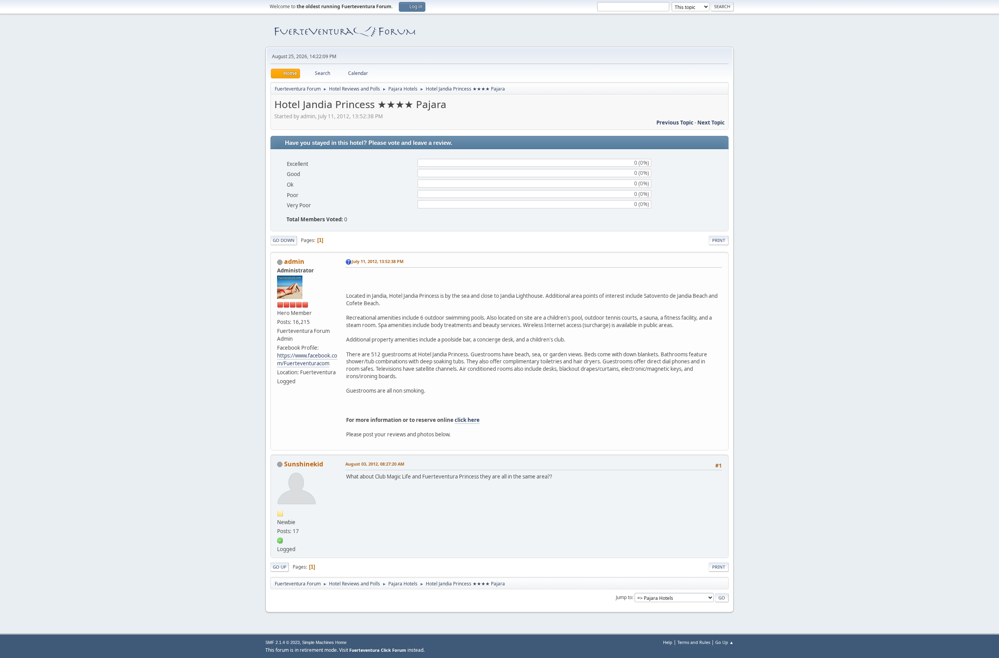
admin (294, 261)
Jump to (624, 597)
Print (718, 240)
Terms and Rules (693, 642)
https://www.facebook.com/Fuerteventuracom (307, 359)
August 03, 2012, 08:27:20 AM (374, 464)
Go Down (284, 240)
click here (467, 419)
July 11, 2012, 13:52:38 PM (378, 261)
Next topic (711, 122)
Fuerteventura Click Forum (377, 650)
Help (667, 642)
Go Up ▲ (724, 642)
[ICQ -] (280, 540)
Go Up (279, 567)
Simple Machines (318, 642)
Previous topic (674, 122)
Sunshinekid (303, 464)
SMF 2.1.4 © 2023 (282, 642)
